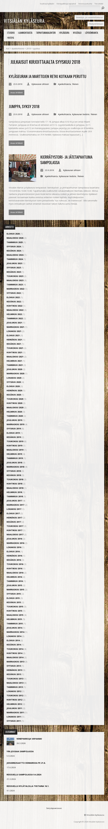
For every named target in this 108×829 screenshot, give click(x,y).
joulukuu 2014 (14, 627)
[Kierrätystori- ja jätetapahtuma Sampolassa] (22, 180)
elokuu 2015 (13, 598)
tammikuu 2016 (15, 581)
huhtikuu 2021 (14, 352)
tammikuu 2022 (15, 318)
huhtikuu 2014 (14, 653)
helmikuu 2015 (14, 619)
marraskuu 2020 (15, 373)
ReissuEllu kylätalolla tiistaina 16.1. (28, 786)
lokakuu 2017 (14, 509)
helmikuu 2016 (14, 577)
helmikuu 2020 (14, 411)
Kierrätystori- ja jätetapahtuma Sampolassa (66, 159)
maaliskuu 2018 (15, 488)
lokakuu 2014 (14, 636)
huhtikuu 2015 (14, 610)
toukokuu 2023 (15, 276)
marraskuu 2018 (15, 466)
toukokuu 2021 (15, 348)
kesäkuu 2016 (14, 560)
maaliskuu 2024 (15, 255)
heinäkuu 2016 (14, 555)
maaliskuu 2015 (15, 615)
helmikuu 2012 (14, 704)
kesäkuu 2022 (14, 301)
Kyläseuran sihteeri (40, 84)
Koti (8, 48)
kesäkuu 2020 (14, 394)
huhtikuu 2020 (14, 403)
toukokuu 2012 (15, 695)
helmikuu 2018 (14, 492)
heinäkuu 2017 (14, 517)
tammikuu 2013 (15, 687)
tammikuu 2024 (15, 259)
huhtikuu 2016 (14, 568)
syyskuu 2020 (14, 382)
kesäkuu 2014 (14, 644)
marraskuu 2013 (15, 661)
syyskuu (36, 48)
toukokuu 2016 (15, 564)
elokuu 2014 (13, 640)
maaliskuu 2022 (15, 310)
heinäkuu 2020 (14, 390)
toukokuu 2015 (15, 606)
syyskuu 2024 (14, 246)
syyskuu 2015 (14, 593)
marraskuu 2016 (15, 543)
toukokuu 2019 (15, 441)
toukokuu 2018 (15, 479)
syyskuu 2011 (14, 721)
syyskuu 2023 (14, 267)
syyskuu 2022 (14, 293)
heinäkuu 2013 (14, 670)
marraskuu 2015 (15, 589)
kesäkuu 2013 (14, 674)
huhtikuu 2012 (14, 699)
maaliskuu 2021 (15, 356)
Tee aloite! (98, 3)
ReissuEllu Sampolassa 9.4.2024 (24, 774)
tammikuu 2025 (15, 242)
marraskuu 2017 (15, 504)
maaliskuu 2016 (15, 572)
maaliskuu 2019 (15, 449)
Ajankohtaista (18, 48)
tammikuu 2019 (15, 458)
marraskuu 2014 (15, 632)
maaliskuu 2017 (15, 534)
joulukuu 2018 (14, 462)
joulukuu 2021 (14, 322)
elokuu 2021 (13, 335)
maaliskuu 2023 (15, 280)
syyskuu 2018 (14, 471)
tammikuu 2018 (15, 496)
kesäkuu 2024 (14, 250)
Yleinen (75, 84)
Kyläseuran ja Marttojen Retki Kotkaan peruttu (47, 76)
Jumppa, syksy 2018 (24, 106)
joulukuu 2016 (14, 538)
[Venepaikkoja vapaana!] (10, 744)
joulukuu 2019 (14, 420)
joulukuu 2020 (14, 369)
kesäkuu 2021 (14, 344)
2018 (28, 48)
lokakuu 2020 (14, 377)
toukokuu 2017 (15, 526)
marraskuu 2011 (15, 712)
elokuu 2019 (13, 433)
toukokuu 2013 (15, 678)
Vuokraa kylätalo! (47, 3)
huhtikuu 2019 (14, 445)
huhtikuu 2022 (14, 305)
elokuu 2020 (13, 386)
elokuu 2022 (13, 297)
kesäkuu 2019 (14, 437)
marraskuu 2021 (15, 327)
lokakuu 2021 (14, 331)
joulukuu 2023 (14, 263)
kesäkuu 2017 (14, 521)
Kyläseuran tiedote (80, 114)
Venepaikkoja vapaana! (66, 3)
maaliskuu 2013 (15, 682)
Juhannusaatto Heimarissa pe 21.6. (26, 763)
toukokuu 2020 (15, 399)
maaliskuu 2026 (15, 238)
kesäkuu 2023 (14, 272)
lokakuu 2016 (14, 547)
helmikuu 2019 (14, 454)
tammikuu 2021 (15, 365)
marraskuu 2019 (15, 424)
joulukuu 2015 (14, 585)
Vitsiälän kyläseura (24, 20)
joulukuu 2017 (14, 500)
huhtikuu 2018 (14, 483)
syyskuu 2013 (14, 665)
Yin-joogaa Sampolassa (20, 751)
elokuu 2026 (13, 233)
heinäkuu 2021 (14, 339)
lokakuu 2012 (14, 691)
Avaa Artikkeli (16, 92)
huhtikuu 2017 (14, 530)
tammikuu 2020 (15, 416)
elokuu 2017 (13, 513)
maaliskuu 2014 (15, 657)
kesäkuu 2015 (14, 602)
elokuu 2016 (13, 551)
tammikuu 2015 (15, 623)
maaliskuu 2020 (15, 407)
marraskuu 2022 (15, 288)
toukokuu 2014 (15, 649)
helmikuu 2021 (14, 361)
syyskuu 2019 (14, 428)
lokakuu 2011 (14, 716)
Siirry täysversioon (54, 808)
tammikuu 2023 (15, 284)
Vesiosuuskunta (85, 3)
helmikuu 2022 (14, 314)
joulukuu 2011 (14, 708)
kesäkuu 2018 (14, 475)
